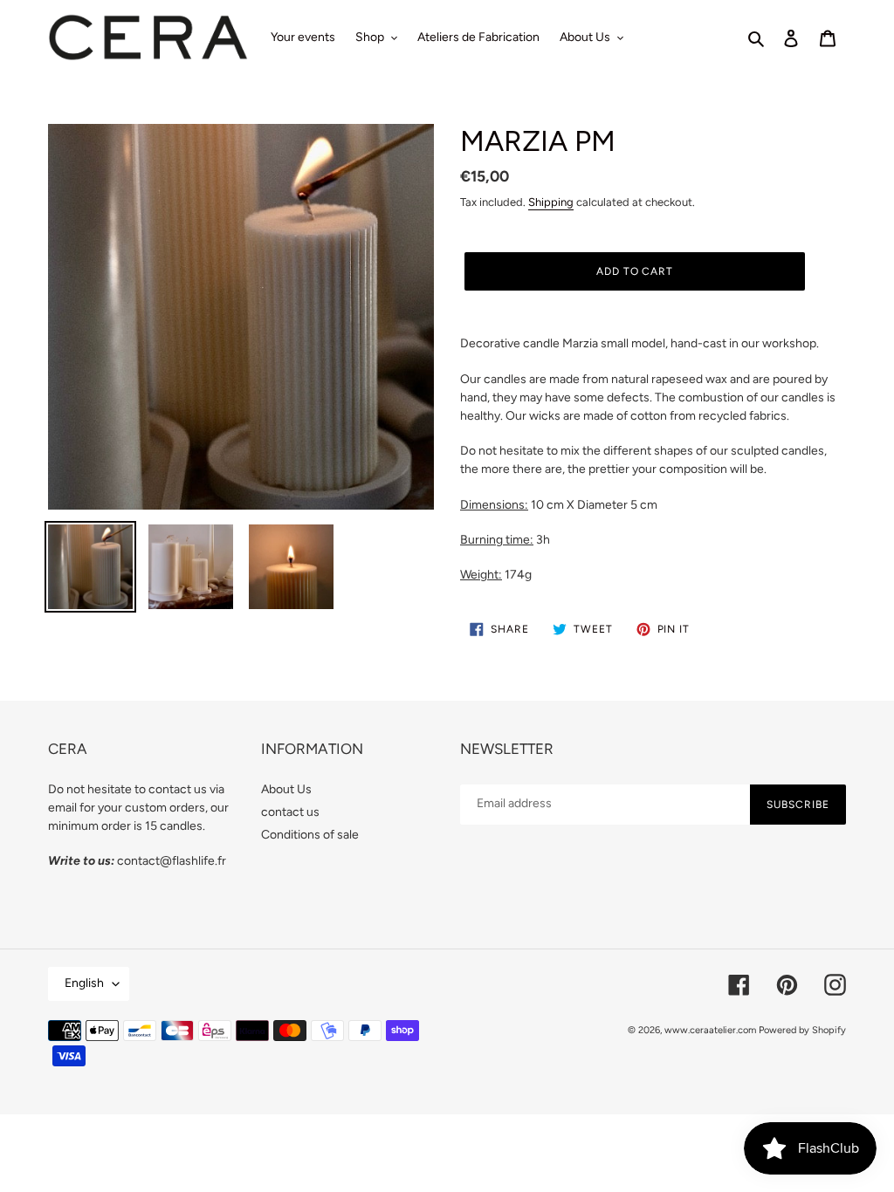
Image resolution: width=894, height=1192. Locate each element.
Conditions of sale (310, 834)
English (84, 983)
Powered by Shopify (802, 1030)
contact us (290, 812)
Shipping (551, 202)
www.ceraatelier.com (710, 1030)
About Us (286, 789)
